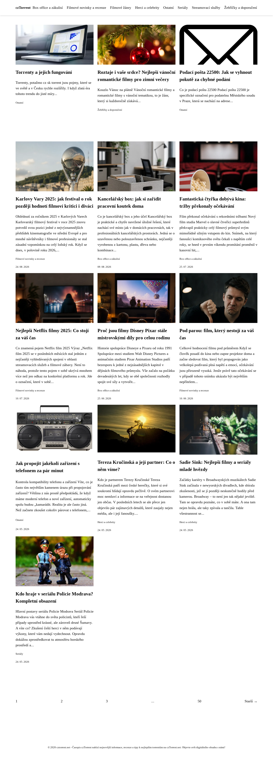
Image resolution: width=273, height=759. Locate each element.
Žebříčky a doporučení (240, 8)
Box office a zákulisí (48, 8)
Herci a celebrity (147, 8)
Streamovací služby (206, 8)
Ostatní (168, 8)
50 (199, 701)
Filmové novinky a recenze (86, 8)
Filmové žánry (120, 8)
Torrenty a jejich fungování (44, 72)
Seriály (183, 8)
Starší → (251, 701)
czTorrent (23, 8)
